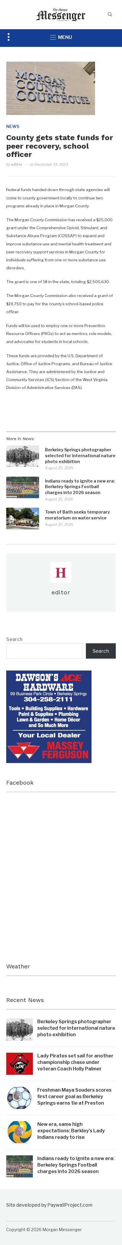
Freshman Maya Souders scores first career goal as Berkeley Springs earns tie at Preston (74, 1096)
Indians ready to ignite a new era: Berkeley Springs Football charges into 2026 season (80, 486)
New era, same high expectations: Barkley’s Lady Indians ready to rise (71, 1130)
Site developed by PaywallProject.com (49, 1205)
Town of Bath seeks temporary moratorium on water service (77, 514)
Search (14, 639)
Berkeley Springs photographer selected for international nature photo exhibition (80, 455)
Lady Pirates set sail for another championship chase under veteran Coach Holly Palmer (75, 1062)
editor (17, 164)
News (12, 126)
